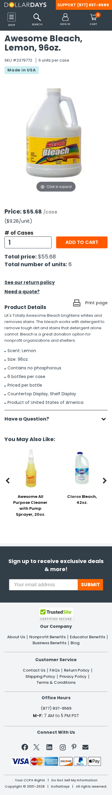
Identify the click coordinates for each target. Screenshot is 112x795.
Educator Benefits (87, 637)
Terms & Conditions (56, 682)
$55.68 (47, 256)
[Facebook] (26, 748)
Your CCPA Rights (30, 780)
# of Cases (18, 232)
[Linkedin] (49, 746)
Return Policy (77, 670)
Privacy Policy (73, 676)
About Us (16, 637)
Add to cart (81, 242)
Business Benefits (49, 643)
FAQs (55, 670)
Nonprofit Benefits (47, 637)
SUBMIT (90, 584)
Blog (74, 643)
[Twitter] (36, 748)
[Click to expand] (56, 134)
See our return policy (29, 282)
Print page (96, 303)
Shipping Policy (40, 676)
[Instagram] (63, 748)
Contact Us (34, 670)
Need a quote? (22, 291)
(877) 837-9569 (93, 5)
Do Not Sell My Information (74, 780)
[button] (65, 19)
